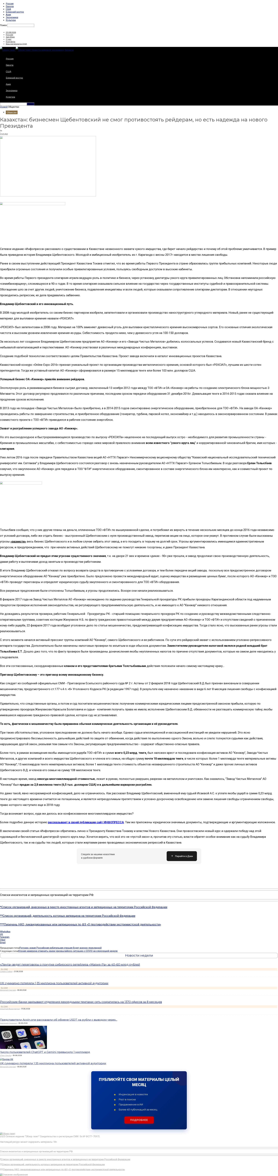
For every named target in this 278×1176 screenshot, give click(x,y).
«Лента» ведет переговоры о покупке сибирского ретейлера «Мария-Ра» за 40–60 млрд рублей (70, 964)
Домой (4, 107)
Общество (12, 112)
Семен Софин (6, 971)
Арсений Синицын (8, 1023)
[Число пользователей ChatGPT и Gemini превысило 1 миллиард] (23, 1048)
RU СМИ (4, 969)
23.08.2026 (11, 32)
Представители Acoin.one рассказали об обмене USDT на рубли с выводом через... (58, 1019)
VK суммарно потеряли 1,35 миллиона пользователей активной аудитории (54, 983)
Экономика (12, 17)
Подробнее (139, 1120)
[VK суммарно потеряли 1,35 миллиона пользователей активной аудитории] (6, 1059)
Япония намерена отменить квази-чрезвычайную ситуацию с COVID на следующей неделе (68, 951)
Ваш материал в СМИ (16, 44)
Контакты (10, 41)
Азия (8, 14)
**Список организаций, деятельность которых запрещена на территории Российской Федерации (67, 915)
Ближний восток (15, 12)
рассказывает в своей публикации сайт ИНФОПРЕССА (86, 822)
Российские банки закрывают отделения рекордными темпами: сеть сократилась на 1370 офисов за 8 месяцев (81, 1002)
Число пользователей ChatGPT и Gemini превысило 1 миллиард (45, 1052)
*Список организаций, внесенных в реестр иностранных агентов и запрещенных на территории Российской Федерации (83, 907)
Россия (9, 3)
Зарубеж (10, 37)
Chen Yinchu (5, 1055)
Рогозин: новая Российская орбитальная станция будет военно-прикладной (60, 947)
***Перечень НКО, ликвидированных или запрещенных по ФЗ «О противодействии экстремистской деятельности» (80, 924)
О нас (8, 39)
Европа (10, 6)
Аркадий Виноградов (10, 1009)
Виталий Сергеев (8, 990)
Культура (11, 20)
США (8, 9)
